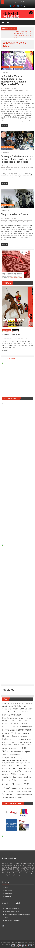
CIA (11, 724)
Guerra (2, 222)
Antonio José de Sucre (23, 709)
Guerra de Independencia (10, 748)
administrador (19, 338)
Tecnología (3, 92)
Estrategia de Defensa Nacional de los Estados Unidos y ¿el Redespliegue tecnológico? (17, 159)
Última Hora (8, 893)
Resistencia (17, 777)
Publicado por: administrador (9, 88)
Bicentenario (8, 718)
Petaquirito (5, 774)
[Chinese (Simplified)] (16, 945)
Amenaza (28, 704)
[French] (23, 945)
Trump (4, 791)
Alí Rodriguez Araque (17, 704)
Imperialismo (17, 751)
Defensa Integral (26, 727)
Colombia (24, 723)
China (3, 167)
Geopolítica (6, 745)
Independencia (9, 757)
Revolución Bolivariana (11, 780)
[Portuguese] (26, 945)
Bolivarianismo (20, 718)
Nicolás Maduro (8, 768)
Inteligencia (6, 760)
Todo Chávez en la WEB (12, 908)
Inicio (6, 888)
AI (2, 90)
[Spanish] (32, 945)
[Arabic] (12, 945)
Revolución (28, 777)
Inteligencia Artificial (23, 90)
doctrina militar (8, 730)
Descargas (8, 891)
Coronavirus (6, 727)
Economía (5, 733)
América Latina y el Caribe (11, 706)
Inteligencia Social (8, 763)
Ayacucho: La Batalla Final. (11, 335)
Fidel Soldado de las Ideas (13, 920)
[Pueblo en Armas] (3, 22)
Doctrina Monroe (13, 90)
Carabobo (19, 721)
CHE (25, 721)
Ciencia (16, 724)
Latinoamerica (7, 765)
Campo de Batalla (8, 721)
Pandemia (27, 771)
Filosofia (12, 742)
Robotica (17, 222)
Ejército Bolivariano (23, 733)
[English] (20, 945)
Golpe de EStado (18, 745)
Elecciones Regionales (19, 736)
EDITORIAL (15, 330)
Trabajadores (27, 788)
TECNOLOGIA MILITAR (16, 67)
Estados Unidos (9, 167)
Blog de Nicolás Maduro (12, 911)
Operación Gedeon (9, 771)
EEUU (13, 733)
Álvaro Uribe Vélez (15, 798)
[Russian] (29, 945)
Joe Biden (28, 763)
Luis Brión (24, 765)
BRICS (29, 718)
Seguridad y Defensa (11, 784)
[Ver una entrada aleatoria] (32, 22)
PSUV (13, 774)
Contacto (8, 896)
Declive (15, 727)
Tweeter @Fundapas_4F (9, 358)
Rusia (25, 167)
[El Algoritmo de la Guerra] (17, 198)
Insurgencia (21, 758)
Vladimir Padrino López (23, 795)
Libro (17, 765)
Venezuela (8, 794)
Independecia (15, 755)
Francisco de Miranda (24, 742)
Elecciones (6, 736)
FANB (23, 739)
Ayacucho (25, 712)
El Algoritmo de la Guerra (14, 214)
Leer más (4, 350)
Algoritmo (6, 90)
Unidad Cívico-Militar (23, 791)
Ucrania (10, 791)
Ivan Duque (19, 763)
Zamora (5, 798)
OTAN (19, 771)
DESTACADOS (5, 67)
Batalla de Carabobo (11, 714)
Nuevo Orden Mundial (24, 768)
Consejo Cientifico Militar (17, 220)
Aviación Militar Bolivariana (11, 712)
